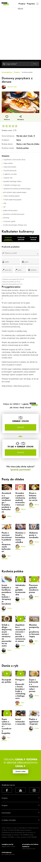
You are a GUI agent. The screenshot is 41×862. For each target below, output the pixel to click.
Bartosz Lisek (6, 517)
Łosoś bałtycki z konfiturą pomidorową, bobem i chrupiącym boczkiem (6, 594)
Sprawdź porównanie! (20, 469)
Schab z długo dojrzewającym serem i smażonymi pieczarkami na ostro (7, 635)
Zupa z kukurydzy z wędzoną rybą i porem (33, 686)
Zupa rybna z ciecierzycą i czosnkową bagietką (6, 726)
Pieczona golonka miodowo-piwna (34, 588)
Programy (31, 4)
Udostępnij (20, 119)
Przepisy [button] (5, 798)
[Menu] (37, 4)
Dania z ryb (21, 144)
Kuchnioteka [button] (6, 813)
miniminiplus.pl (6, 852)
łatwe (19, 140)
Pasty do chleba (33, 144)
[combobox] (20, 254)
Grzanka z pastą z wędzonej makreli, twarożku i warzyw (20, 499)
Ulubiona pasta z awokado (33, 535)
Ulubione (7, 119)
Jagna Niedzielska (6, 557)
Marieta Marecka (34, 598)
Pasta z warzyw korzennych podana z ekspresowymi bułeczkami (7, 542)
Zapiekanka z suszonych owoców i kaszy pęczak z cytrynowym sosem (20, 633)
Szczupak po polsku (6, 681)
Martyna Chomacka (20, 510)
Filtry (35, 64)
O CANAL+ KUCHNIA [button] (9, 820)
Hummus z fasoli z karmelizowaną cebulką (20, 537)
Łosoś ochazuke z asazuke (20, 721)
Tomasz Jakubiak (20, 600)
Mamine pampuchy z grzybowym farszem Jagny (34, 631)
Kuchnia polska (23, 148)
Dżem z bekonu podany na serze (33, 496)
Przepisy (22, 4)
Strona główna (7, 72)
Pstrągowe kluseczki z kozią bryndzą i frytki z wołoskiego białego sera (20, 689)
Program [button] (5, 805)
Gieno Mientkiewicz (19, 704)
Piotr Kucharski (6, 739)
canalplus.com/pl (7, 844)
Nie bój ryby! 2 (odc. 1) (26, 136)
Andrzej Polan (7, 609)
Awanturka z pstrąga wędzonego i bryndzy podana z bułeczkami (6, 502)
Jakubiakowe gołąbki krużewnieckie (20, 590)
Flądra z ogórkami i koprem (33, 721)
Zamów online (20, 771)
